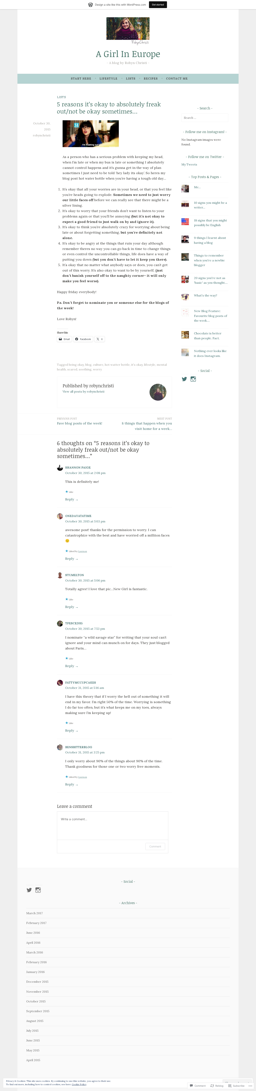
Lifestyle (109, 78)
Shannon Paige (78, 467)
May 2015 (32, 1050)
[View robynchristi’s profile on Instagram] (194, 379)
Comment (155, 846)
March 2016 (34, 952)
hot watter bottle (117, 364)
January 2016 (35, 972)
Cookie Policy (79, 1084)
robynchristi (41, 135)
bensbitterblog (78, 747)
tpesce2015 (74, 623)
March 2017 (34, 913)
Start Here (81, 78)
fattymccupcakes (80, 682)
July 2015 (32, 1030)
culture (98, 364)
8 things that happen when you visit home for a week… (147, 424)
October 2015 (36, 1001)
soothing (85, 369)
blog (88, 364)
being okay (76, 364)
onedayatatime (78, 516)
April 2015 (33, 1060)
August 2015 (34, 1021)
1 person (82, 551)
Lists (130, 78)
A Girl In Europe (128, 53)
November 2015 (37, 991)
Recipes (151, 78)
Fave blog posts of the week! (79, 421)
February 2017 (36, 923)
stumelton (74, 575)
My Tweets (189, 164)
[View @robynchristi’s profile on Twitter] (30, 890)
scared (72, 369)
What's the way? (205, 295)
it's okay (137, 364)
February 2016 (36, 962)
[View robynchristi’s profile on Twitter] (185, 379)
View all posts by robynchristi (83, 391)
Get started (158, 4)
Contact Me (177, 78)
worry (97, 369)
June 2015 (33, 1040)
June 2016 (33, 932)
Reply (69, 499)
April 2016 (33, 942)
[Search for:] (204, 118)
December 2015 (37, 981)
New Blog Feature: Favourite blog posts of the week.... (210, 315)
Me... (197, 187)
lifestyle (149, 364)
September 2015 (37, 1011)
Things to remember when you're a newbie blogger (209, 260)
